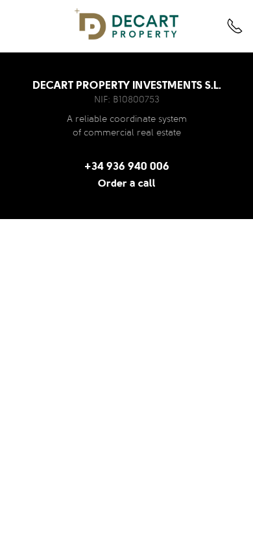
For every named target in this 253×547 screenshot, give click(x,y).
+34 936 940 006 (126, 166)
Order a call (127, 184)
